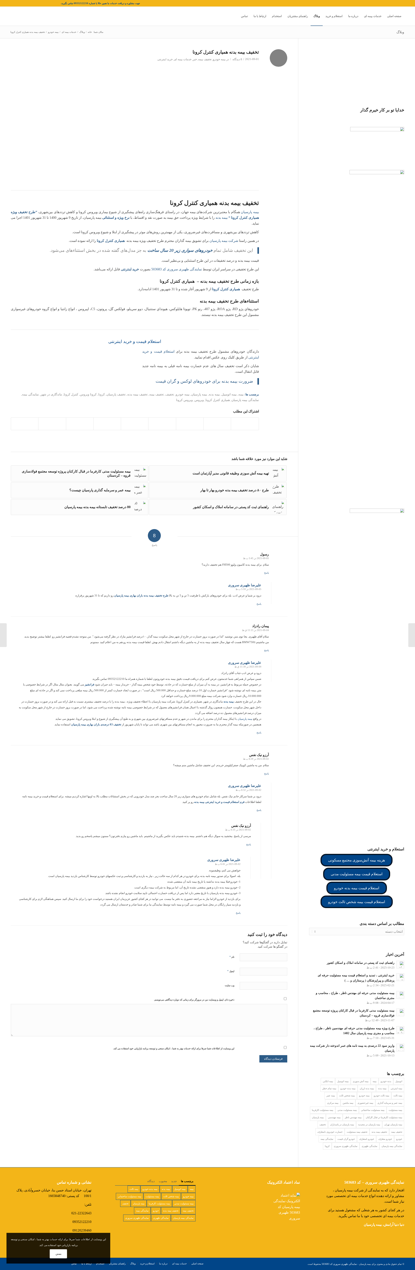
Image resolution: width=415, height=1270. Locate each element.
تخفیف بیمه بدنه (137, 394)
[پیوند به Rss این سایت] (25, 3)
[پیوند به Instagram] (44, 3)
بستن (58, 1253)
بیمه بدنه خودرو (348, 1088)
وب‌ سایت (229, 985)
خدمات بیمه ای (183, 59)
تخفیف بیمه (205, 59)
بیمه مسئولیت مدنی (347, 1110)
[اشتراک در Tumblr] (107, 424)
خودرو (399, 1139)
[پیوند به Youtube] (18, 3)
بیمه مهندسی (334, 1117)
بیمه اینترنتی (396, 1088)
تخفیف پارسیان (116, 394)
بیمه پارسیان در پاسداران (342, 1124)
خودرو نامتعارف (366, 1139)
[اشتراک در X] (217, 424)
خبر (195, 59)
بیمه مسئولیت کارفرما (322, 1110)
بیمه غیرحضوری (365, 1103)
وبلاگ (400, 32)
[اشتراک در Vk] (79, 424)
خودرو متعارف (385, 1139)
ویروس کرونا (184, 400)
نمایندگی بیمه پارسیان (245, 400)
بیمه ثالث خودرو (381, 1095)
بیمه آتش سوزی (361, 1081)
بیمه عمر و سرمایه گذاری (389, 1103)
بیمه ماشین (348, 1103)
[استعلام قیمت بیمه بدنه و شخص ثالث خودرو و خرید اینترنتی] (69, 369)
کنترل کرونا (71, 394)
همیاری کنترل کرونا (218, 400)
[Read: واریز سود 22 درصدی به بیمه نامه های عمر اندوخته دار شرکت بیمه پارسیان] (400, 1047)
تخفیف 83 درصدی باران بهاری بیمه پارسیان (96, 724)
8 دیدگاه (237, 59)
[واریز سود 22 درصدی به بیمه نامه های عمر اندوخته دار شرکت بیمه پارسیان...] (411, 635)
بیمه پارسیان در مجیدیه (369, 1124)
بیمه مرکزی (332, 1103)
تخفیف (170, 394)
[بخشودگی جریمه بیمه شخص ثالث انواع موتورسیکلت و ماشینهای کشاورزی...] (3, 635)
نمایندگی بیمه (327, 1139)
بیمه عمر (330, 1095)
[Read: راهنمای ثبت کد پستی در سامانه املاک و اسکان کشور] (400, 965)
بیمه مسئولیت (395, 1110)
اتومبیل (398, 1081)
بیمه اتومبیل (229, 394)
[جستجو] (234, 16)
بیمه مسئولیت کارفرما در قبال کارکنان (384, 1117)
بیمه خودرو (219, 59)
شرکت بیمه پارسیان (223, 241)
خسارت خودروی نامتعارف (330, 1131)
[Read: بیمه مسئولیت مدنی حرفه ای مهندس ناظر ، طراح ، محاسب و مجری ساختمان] (400, 995)
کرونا (101, 394)
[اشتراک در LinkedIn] (134, 424)
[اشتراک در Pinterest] (162, 424)
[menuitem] (394, 16)
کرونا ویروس (88, 394)
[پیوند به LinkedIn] (38, 3)
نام (231, 956)
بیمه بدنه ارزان (367, 1088)
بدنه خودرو (386, 1081)
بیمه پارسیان (250, 212)
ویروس (199, 400)
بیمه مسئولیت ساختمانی (373, 1110)
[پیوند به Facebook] (51, 3)
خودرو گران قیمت (346, 1139)
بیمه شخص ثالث (347, 1095)
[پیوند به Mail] (31, 3)
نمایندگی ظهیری (369, 1146)
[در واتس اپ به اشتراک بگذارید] (189, 424)
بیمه (241, 394)
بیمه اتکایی (328, 1081)
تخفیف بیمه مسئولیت (357, 1131)
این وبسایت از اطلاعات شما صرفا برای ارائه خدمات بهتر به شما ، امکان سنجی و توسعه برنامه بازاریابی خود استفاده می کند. (173, 1048)
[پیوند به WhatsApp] (12, 3)
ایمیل (230, 971)
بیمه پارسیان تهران (393, 1124)
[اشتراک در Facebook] (245, 424)
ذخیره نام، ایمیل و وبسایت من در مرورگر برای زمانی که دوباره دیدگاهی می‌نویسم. (194, 999)
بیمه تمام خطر (329, 1088)
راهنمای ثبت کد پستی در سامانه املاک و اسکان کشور (360, 962)
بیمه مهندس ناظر (353, 1117)
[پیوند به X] (57, 3)
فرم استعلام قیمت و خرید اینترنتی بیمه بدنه (219, 802)
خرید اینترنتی (165, 59)
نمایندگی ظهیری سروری (346, 1146)
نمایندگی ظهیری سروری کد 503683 (176, 269)
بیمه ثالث (397, 1095)
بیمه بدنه (221, 217)
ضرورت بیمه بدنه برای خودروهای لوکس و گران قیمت (204, 381)
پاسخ (266, 572)
